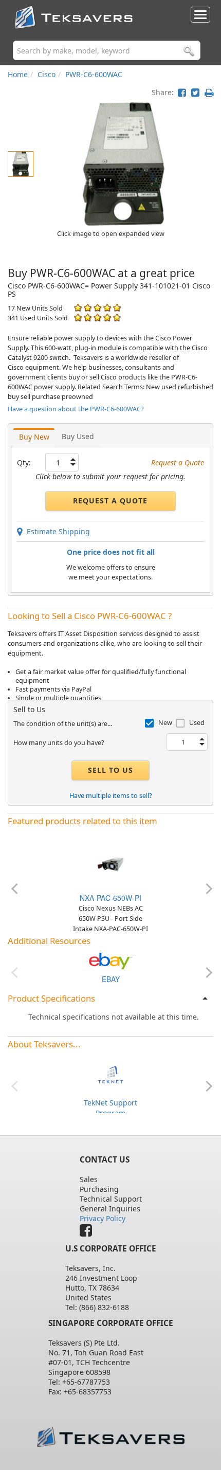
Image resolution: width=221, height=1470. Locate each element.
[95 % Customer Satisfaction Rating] (78, 317)
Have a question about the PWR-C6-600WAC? (75, 409)
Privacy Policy (102, 1218)
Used (197, 722)
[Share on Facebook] (182, 92)
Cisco (47, 74)
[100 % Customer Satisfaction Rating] (78, 308)
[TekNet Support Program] (110, 1074)
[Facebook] (88, 1233)
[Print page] (209, 92)
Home (18, 74)
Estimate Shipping (56, 531)
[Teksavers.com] (111, 1436)
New (165, 722)
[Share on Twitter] (195, 92)
